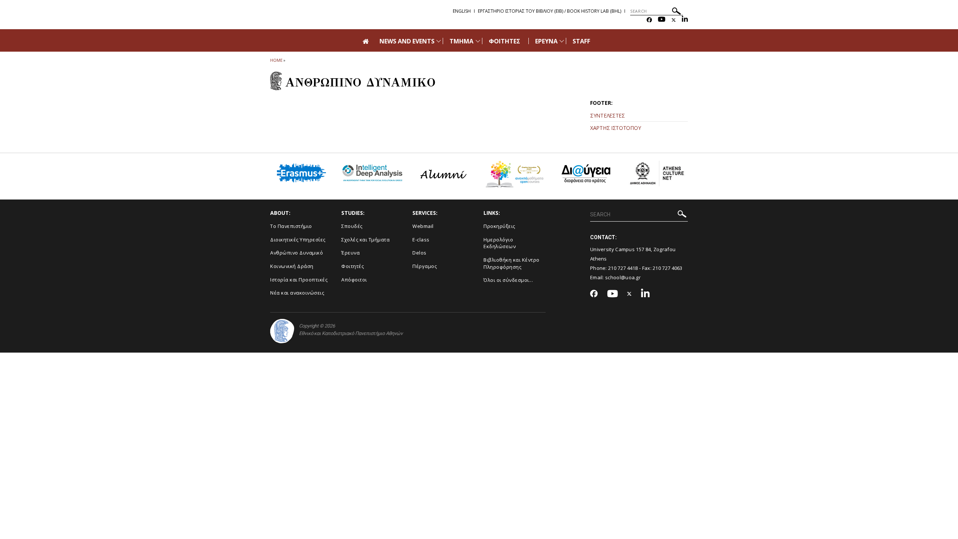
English (462, 11)
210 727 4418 (623, 268)
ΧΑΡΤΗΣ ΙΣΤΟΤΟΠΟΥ (615, 127)
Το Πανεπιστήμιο (291, 226)
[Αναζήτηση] (676, 12)
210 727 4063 (668, 268)
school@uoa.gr (623, 277)
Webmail (423, 226)
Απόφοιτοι (354, 279)
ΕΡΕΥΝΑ (546, 41)
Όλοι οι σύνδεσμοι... (508, 280)
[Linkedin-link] (685, 20)
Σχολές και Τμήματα (365, 239)
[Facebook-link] (649, 20)
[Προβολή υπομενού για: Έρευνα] (562, 41)
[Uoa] (282, 331)
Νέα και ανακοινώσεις (297, 292)
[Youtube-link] (661, 20)
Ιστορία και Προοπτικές (298, 279)
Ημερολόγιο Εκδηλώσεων (499, 243)
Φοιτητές (352, 266)
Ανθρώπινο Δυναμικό (296, 252)
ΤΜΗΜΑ (461, 41)
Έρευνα (350, 252)
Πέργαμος (424, 266)
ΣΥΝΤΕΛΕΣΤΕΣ (607, 115)
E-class (421, 239)
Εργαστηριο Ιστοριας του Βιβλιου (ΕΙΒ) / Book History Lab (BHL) (549, 11)
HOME (276, 60)
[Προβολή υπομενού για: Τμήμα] (478, 41)
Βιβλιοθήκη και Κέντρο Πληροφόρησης (511, 263)
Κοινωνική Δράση (292, 266)
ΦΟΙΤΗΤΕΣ (504, 41)
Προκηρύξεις (499, 226)
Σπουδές (352, 226)
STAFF (581, 41)
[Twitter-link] (673, 20)
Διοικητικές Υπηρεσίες (298, 239)
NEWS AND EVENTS (407, 41)
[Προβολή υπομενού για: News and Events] (438, 41)
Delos (419, 252)
